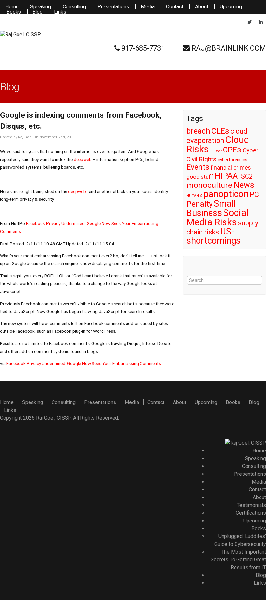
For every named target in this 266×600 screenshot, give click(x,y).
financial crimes (231, 167)
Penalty (199, 204)
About (201, 6)
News (244, 185)
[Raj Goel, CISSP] (20, 35)
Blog (37, 12)
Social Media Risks (217, 217)
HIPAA (226, 176)
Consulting (74, 6)
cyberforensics (232, 159)
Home (12, 6)
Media (148, 6)
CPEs (232, 149)
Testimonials (251, 505)
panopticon (225, 193)
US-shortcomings (214, 236)
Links (60, 12)
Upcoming (231, 6)
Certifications (251, 513)
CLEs (220, 131)
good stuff (200, 177)
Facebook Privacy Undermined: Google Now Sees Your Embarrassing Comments (83, 363)
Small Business (211, 208)
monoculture (209, 185)
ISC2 (246, 176)
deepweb (83, 159)
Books (13, 12)
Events (198, 167)
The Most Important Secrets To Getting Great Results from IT (238, 559)
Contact (174, 6)
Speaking (40, 6)
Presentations (113, 6)
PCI (255, 194)
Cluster (216, 151)
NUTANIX (194, 196)
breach (198, 131)
